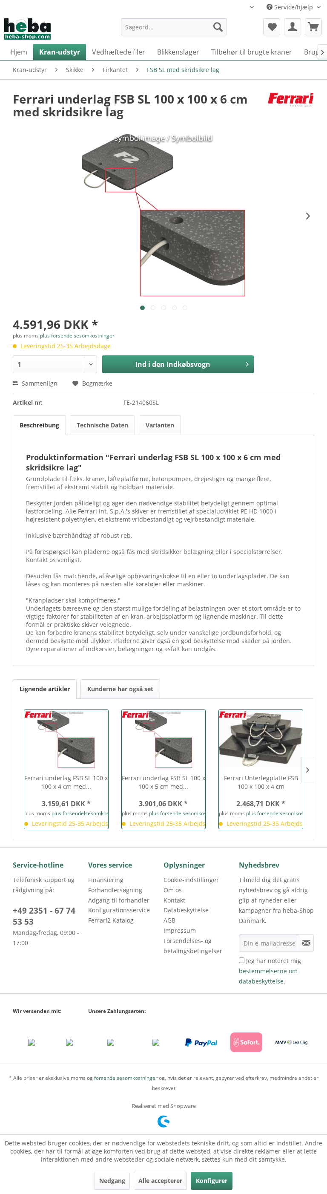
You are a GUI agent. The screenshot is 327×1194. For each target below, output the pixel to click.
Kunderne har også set (120, 689)
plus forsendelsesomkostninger (77, 335)
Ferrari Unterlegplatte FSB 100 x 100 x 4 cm (261, 782)
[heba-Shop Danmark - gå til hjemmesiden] (27, 29)
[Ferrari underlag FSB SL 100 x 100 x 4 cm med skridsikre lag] (66, 740)
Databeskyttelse (186, 910)
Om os (173, 890)
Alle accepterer (160, 1181)
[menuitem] (174, 30)
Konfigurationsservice (119, 910)
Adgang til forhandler (118, 900)
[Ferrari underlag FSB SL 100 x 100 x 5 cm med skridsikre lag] (164, 740)
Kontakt (174, 900)
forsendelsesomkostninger (126, 1078)
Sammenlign (38, 383)
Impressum (180, 930)
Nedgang (112, 1181)
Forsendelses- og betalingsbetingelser (193, 946)
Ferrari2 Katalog (111, 920)
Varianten (160, 425)
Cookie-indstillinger (191, 880)
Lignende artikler (45, 689)
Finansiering (105, 880)
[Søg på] (218, 26)
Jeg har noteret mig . (270, 971)
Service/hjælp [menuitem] (293, 7)
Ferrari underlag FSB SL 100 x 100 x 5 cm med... (163, 782)
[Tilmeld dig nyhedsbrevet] (306, 943)
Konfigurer (211, 1181)
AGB (169, 920)
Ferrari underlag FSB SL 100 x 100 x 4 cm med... (66, 782)
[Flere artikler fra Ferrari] (290, 107)
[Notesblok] (271, 26)
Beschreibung (39, 425)
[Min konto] (292, 26)
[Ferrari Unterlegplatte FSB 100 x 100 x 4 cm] (261, 740)
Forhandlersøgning (115, 890)
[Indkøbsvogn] (313, 26)
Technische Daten (102, 425)
